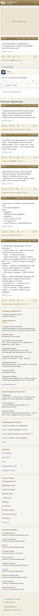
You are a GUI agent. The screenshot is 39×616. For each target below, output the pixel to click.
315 (6, 300)
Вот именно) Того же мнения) (11, 336)
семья (21, 240)
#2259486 (5, 434)
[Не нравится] (36, 81)
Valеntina (28, 434)
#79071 (3, 240)
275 (6, 157)
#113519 (4, 135)
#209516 (4, 198)
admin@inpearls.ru (16, 610)
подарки (27, 198)
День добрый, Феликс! (9, 372)
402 (6, 231)
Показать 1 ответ (11, 85)
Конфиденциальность (10, 602)
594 (6, 126)
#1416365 (24, 430)
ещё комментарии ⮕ (8, 384)
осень (4, 462)
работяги (34, 38)
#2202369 (5, 425)
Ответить (5, 81)
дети (29, 240)
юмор (18, 38)
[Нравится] (3, 56)
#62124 (3, 166)
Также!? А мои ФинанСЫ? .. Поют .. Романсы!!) (16, 358)
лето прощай (6, 453)
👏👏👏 (4, 322)
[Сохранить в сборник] (9, 56)
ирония (18, 198)
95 (13, 189)
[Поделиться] (14, 56)
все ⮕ (4, 442)
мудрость (34, 105)
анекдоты (23, 38)
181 (14, 231)
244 (14, 300)
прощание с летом (8, 470)
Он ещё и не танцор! (8, 316)
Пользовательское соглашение (12, 599)
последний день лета (9, 466)
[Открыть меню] (36, 3)
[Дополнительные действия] (18, 56)
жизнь (25, 240)
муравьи (29, 38)
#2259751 (5, 438)
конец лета (6, 457)
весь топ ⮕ (5, 522)
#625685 (4, 38)
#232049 (4, 105)
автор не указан (7, 51)
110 (14, 157)
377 (14, 126)
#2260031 (5, 430)
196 (6, 189)
